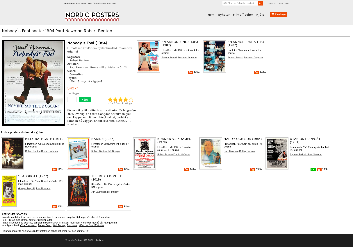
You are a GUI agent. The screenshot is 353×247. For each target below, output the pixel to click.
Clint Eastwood (28, 225)
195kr (258, 169)
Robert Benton (79, 60)
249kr (262, 72)
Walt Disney (59, 225)
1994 (72, 81)
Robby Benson (247, 151)
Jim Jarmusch (98, 191)
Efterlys (27, 231)
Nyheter (224, 14)
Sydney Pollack (298, 154)
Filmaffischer (243, 14)
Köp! (85, 99)
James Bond (44, 225)
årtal (49, 220)
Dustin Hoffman (49, 151)
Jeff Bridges (113, 151)
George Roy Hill (26, 188)
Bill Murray (113, 191)
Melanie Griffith (118, 67)
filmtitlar (42, 220)
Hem (211, 14)
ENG (286, 3)
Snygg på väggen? (90, 81)
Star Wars (72, 225)
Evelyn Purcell (169, 57)
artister (32, 220)
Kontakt (272, 3)
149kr (196, 72)
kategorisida (110, 222)
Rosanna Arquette (187, 57)
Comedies (76, 74)
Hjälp (260, 14)
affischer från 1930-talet (91, 225)
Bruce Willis (98, 67)
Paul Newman (78, 67)
